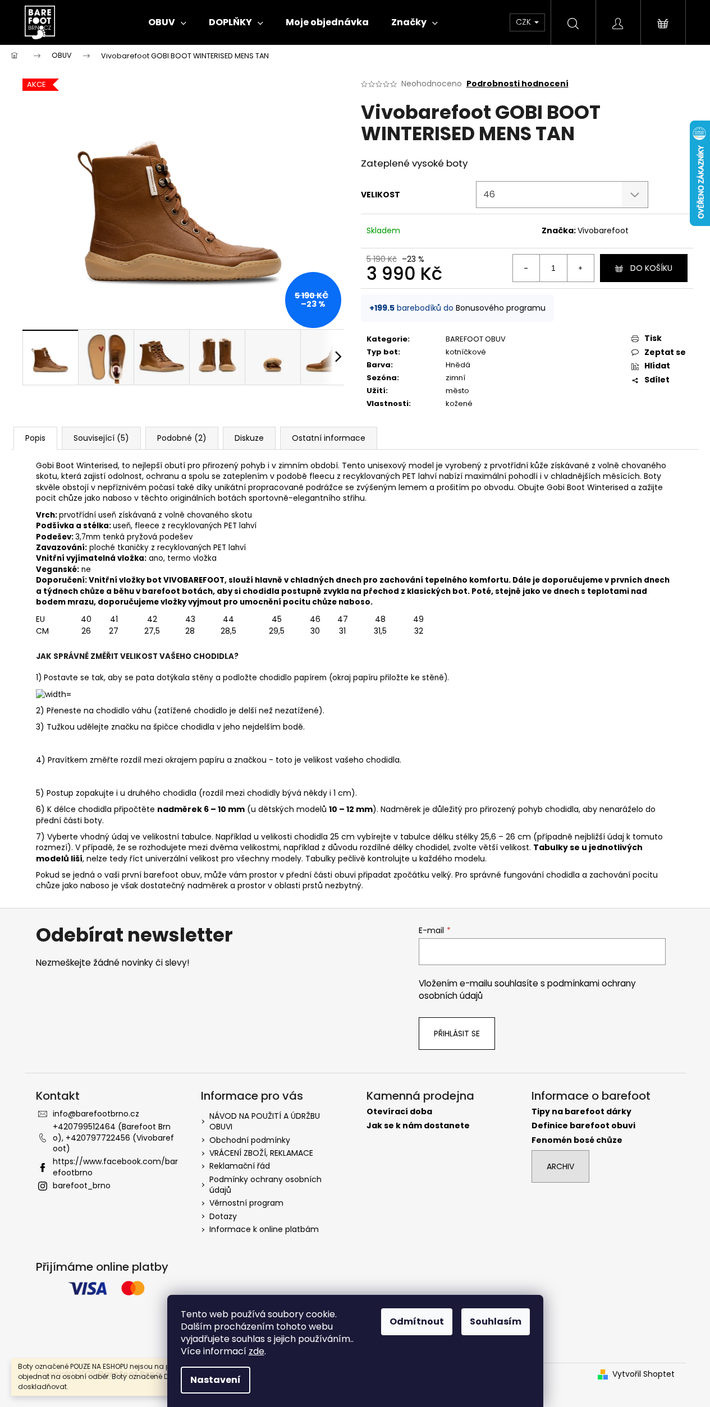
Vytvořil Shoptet (643, 1374)
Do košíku (651, 268)
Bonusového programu (501, 307)
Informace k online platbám (264, 1229)
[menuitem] (167, 22)
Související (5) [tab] (101, 438)
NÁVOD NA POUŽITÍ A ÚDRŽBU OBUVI (264, 1121)
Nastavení (215, 1379)
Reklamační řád (239, 1165)
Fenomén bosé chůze (577, 1140)
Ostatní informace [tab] (328, 438)
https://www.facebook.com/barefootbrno (115, 1167)
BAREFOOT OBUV (476, 339)
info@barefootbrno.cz (96, 1113)
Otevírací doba (399, 1112)
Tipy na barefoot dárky (581, 1112)
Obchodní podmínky (249, 1140)
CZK (524, 21)
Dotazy (223, 1216)
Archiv (560, 1166)
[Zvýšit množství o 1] (580, 268)
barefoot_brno (82, 1185)
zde (256, 1351)
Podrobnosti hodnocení (517, 84)
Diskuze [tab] (249, 438)
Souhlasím (495, 1321)
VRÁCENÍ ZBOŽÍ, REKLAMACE (261, 1153)
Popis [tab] (35, 438)
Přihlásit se (457, 1033)
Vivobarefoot (603, 230)
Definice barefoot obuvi (583, 1126)
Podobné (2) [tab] (182, 438)
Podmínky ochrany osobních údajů (265, 1185)
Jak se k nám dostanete (418, 1126)
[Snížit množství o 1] (526, 268)
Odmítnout (417, 1321)
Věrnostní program (246, 1202)
